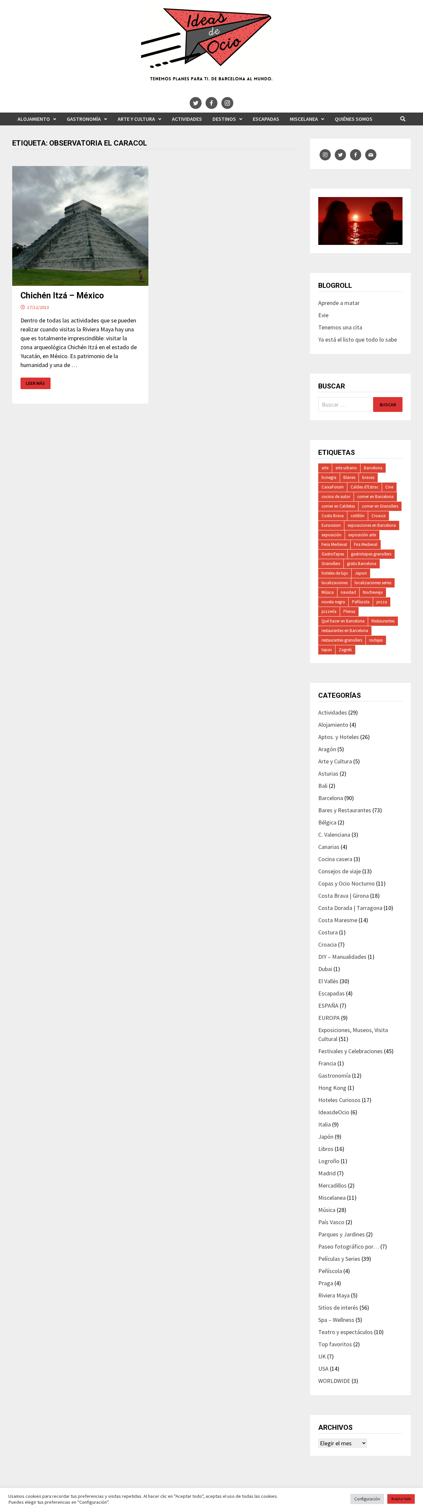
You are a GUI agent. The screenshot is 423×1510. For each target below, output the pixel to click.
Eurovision (331, 525)
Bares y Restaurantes (344, 810)
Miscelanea (304, 119)
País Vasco (331, 1222)
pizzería (329, 611)
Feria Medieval (334, 544)
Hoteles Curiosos (339, 1100)
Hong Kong (332, 1087)
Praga (325, 1283)
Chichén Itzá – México (62, 295)
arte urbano (346, 468)
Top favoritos (335, 1344)
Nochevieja (373, 592)
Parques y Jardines (341, 1234)
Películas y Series (339, 1258)
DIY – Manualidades (342, 956)
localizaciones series (373, 583)
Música (328, 592)
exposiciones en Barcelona (372, 525)
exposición (331, 535)
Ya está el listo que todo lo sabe (357, 339)
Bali (322, 785)
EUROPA (329, 1018)
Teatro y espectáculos (345, 1332)
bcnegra (329, 477)
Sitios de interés (338, 1307)
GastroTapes (333, 554)
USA (323, 1368)
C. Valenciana (334, 834)
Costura (328, 932)
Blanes (349, 477)
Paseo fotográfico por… (348, 1246)
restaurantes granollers (342, 640)
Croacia (378, 516)
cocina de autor (336, 496)
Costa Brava (333, 516)
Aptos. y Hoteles (338, 737)
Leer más (35, 383)
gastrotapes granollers (371, 554)
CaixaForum (333, 487)
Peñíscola (360, 602)
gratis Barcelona (361, 563)
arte (325, 468)
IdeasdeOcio (333, 1112)
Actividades (187, 119)
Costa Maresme (337, 920)
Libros (325, 1149)
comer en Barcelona (375, 496)
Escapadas (266, 119)
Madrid (327, 1173)
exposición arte (362, 535)
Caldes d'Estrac (364, 487)
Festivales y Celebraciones (350, 1051)
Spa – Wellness (336, 1320)
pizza (381, 602)
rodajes (376, 640)
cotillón (358, 516)
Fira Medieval (365, 544)
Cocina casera (335, 859)
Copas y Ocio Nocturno (346, 883)
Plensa (349, 611)
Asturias (328, 773)
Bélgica (327, 822)
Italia (324, 1124)
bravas (368, 477)
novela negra (333, 602)
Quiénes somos (353, 119)
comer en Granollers (380, 506)
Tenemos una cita (340, 327)
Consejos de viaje (339, 871)
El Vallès (328, 981)
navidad (348, 592)
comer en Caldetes (338, 506)
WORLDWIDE (334, 1381)
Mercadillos (332, 1185)
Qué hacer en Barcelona (343, 621)
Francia (327, 1063)
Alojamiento (34, 119)
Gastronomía (84, 119)
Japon (361, 573)
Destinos (224, 119)
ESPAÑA (328, 1005)
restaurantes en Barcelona (345, 630)
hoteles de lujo (335, 573)
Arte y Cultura (136, 119)
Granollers (331, 563)
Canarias (328, 847)
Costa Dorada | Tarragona (350, 908)
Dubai (325, 969)
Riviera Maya (334, 1295)
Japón (325, 1136)
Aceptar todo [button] (401, 1498)
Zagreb (345, 650)
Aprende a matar (339, 303)
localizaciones (335, 583)
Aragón (327, 749)
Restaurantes (383, 621)
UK (322, 1356)
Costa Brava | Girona (343, 895)
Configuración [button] (367, 1499)
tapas (327, 650)
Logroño (328, 1161)
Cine (389, 487)
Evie (323, 315)
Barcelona (373, 468)
